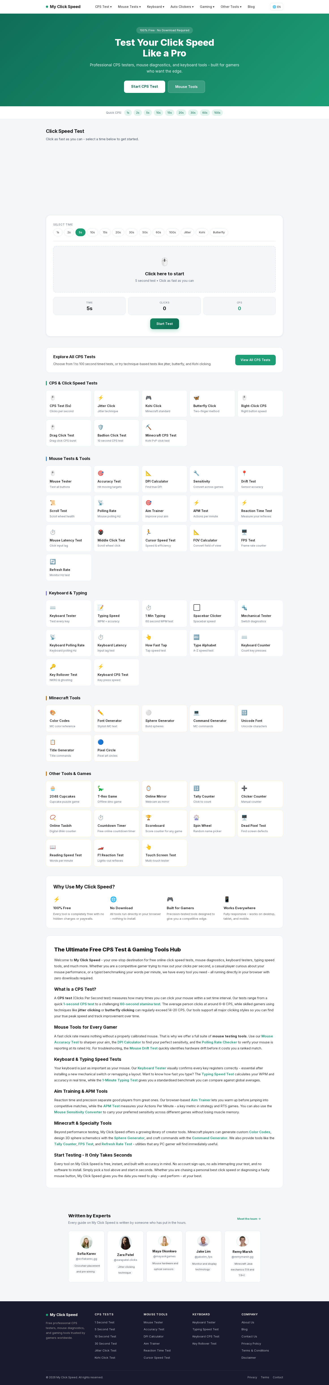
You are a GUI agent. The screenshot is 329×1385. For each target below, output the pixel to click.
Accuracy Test (154, 1329)
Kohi (202, 232)
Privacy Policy (251, 1343)
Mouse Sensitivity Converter (78, 1112)
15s (169, 112)
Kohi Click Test (105, 1357)
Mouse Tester (153, 1322)
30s (193, 112)
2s (137, 112)
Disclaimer (248, 1357)
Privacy (252, 1377)
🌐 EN (277, 6)
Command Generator (209, 1138)
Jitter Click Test (105, 1350)
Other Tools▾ (231, 6)
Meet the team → (249, 1218)
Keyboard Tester (152, 1068)
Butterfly (219, 232)
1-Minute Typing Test (120, 1080)
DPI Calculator (129, 1042)
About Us (247, 1322)
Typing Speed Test (218, 1074)
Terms (265, 1377)
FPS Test (85, 1144)
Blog (251, 6)
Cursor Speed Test (157, 1357)
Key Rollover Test (204, 1343)
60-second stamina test (140, 1004)
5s (148, 112)
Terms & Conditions (255, 1350)
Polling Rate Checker (219, 1042)
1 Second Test (104, 1322)
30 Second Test (106, 1343)
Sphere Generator (129, 1138)
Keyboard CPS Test (205, 1336)
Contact (278, 1377)
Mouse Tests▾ (129, 6)
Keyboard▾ (155, 6)
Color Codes (259, 1132)
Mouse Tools (186, 86)
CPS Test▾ (103, 6)
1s (128, 112)
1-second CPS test (78, 1004)
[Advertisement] (164, 178)
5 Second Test (105, 1329)
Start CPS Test (144, 86)
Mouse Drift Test (144, 1048)
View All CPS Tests (255, 360)
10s (158, 112)
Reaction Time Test (157, 1350)
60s (204, 112)
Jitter (187, 232)
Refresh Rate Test (117, 1144)
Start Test (164, 324)
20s (181, 112)
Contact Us (249, 1336)
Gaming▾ (207, 6)
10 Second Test (105, 1336)
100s (217, 112)
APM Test (111, 1106)
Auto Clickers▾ (182, 6)
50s (145, 232)
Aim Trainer (201, 1100)
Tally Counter (65, 1144)
